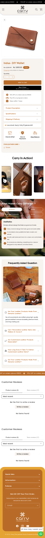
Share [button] (8, 147)
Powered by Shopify (33, 534)
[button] (3, 9)
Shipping (6, 70)
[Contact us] (40, 533)
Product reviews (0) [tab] (12, 390)
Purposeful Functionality (12, 214)
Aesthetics (12, 209)
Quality (33, 209)
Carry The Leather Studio (19, 534)
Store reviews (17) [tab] (33, 390)
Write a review (22, 407)
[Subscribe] (37, 505)
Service (33, 214)
